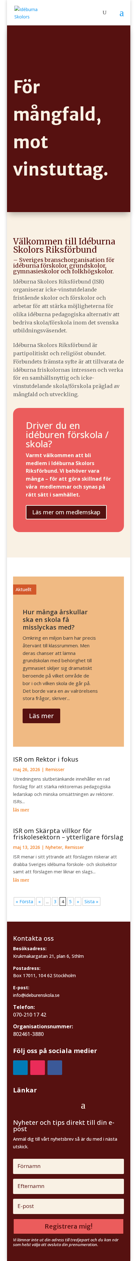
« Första (24, 901)
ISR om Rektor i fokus (45, 759)
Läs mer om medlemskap (66, 512)
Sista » (91, 901)
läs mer (21, 810)
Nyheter (53, 847)
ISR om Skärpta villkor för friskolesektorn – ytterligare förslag (68, 833)
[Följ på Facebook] (54, 1067)
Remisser (54, 769)
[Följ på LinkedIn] (20, 1067)
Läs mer (41, 715)
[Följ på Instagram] (37, 1067)
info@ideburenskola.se (36, 995)
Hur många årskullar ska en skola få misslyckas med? (55, 619)
